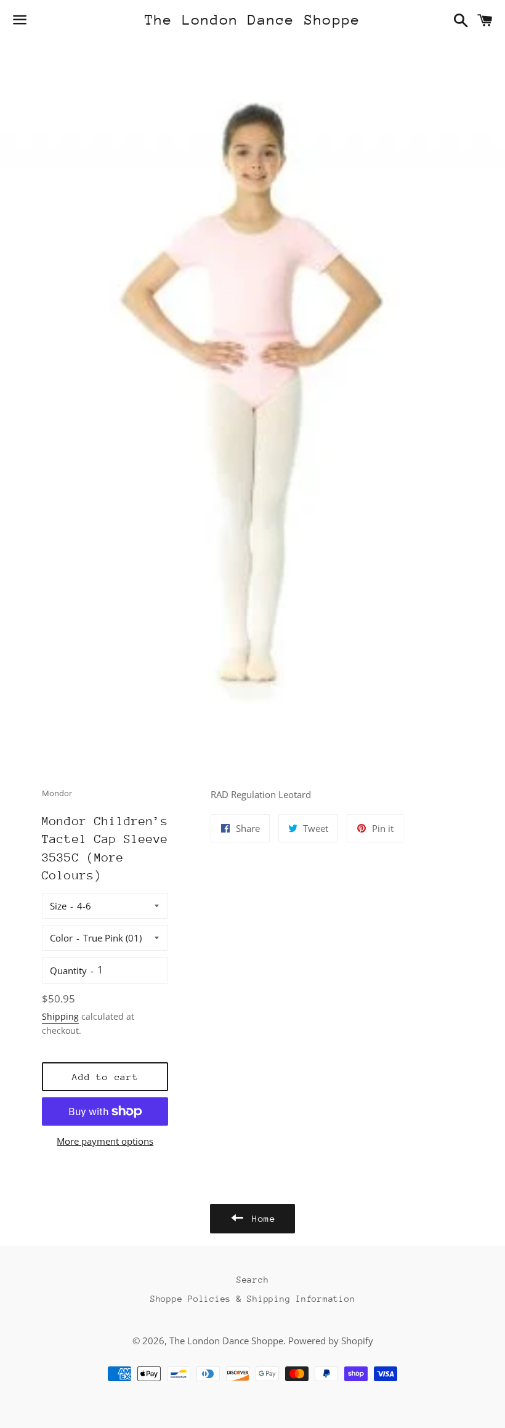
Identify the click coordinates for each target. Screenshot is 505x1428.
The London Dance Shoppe (253, 20)
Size (58, 906)
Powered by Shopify (330, 1340)
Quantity (68, 970)
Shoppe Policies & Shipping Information (252, 1299)
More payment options (105, 1141)
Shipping (60, 1016)
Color (61, 938)
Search (252, 1280)
